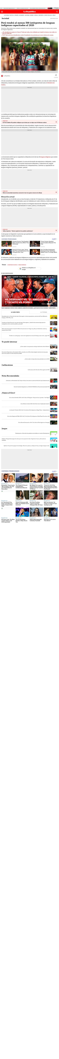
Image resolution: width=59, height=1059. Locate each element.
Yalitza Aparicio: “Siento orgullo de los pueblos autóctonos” (18, 231)
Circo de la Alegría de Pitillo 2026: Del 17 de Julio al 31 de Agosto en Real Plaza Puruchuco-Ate (28, 416)
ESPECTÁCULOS (48, 15)
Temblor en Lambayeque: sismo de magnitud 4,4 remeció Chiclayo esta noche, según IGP (29, 335)
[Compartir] (55, 75)
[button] (2, 11)
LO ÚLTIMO (6, 15)
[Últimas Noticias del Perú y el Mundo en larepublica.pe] (29, 12)
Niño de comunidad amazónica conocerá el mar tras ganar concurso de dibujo (22, 192)
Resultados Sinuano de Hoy (9, 8)
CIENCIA (36, 15)
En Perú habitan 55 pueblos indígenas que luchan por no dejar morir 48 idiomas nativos (25, 122)
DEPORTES (41, 15)
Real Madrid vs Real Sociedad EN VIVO (37, 8)
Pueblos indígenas (22, 264)
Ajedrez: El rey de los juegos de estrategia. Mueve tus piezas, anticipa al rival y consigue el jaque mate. (27, 445)
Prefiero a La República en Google (29, 268)
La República (7, 75)
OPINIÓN (16, 15)
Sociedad (5, 18)
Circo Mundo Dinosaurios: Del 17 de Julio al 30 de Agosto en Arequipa (34, 422)
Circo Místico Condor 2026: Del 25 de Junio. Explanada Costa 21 (35, 403)
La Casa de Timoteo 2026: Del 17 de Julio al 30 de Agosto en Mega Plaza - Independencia (29, 410)
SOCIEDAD (27, 15)
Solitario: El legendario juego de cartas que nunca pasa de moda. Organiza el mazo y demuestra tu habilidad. (24, 439)
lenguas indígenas (45, 157)
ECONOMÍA (21, 15)
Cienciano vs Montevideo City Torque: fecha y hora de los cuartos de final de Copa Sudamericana (28, 380)
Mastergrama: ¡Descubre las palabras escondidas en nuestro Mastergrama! (32, 433)
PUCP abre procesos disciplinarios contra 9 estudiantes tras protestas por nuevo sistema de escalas (27, 35)
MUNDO (32, 15)
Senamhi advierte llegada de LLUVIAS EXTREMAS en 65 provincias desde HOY (32, 386)
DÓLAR (54, 15)
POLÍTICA (11, 15)
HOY (1, 8)
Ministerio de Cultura (12, 264)
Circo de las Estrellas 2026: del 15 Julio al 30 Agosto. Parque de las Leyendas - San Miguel (29, 397)
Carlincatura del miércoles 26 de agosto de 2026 (39, 369)
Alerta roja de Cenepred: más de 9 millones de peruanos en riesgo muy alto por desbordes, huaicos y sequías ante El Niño (24, 329)
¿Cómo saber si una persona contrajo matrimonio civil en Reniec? (35, 346)
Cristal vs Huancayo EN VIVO (22, 8)
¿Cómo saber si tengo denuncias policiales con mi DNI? (37, 359)
